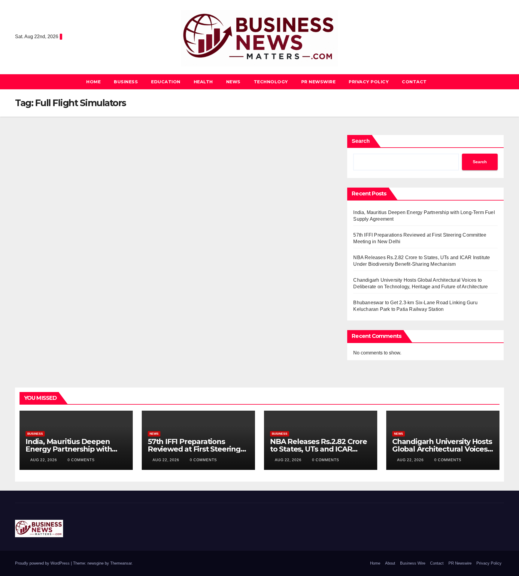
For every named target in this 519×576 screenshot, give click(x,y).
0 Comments (81, 460)
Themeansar (121, 563)
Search (361, 141)
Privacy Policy (369, 81)
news (233, 81)
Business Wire (412, 563)
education (166, 81)
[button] (500, 81)
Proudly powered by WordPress (43, 563)
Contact (414, 81)
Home (93, 81)
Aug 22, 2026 (43, 460)
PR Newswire (318, 81)
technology (271, 81)
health (203, 81)
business (126, 81)
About (390, 563)
